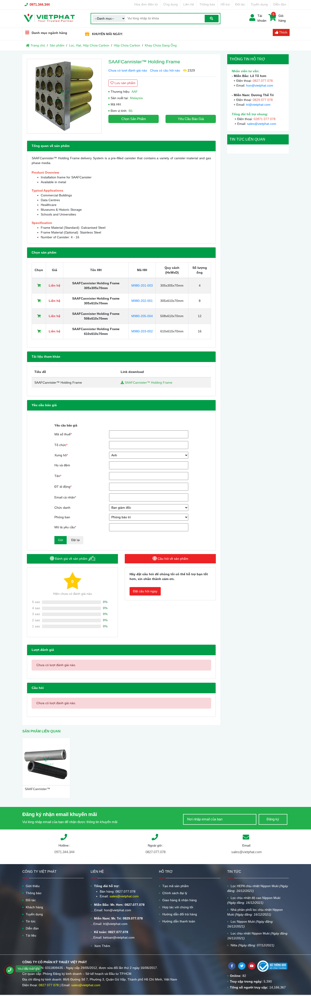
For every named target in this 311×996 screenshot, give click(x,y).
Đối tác (240, 4)
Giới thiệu (33, 886)
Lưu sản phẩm (124, 83)
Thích (282, 32)
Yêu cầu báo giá (191, 119)
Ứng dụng (170, 4)
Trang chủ (37, 45)
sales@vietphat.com (261, 124)
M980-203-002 (142, 331)
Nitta (252, 945)
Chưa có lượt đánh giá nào (127, 70)
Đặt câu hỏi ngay (145, 591)
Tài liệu (31, 935)
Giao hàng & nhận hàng (179, 900)
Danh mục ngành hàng (49, 33)
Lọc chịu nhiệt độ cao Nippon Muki (253, 900)
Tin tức (31, 921)
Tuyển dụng (259, 4)
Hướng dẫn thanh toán (178, 921)
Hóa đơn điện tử (146, 4)
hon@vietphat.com (259, 85)
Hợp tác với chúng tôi (177, 907)
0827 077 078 (49, 985)
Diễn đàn (279, 4)
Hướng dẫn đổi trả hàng (179, 914)
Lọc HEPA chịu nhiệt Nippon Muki (257, 888)
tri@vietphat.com (258, 104)
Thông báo (207, 4)
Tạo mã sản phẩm (175, 886)
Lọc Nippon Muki (250, 924)
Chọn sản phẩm (133, 119)
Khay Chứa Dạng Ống (161, 45)
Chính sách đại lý (174, 893)
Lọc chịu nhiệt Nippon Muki (257, 936)
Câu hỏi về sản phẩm (172, 558)
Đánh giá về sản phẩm (71, 558)
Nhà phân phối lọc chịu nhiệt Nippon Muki (255, 912)
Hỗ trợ (225, 4)
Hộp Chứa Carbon (127, 45)
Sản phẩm (57, 45)
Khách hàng (34, 907)
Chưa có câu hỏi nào (165, 70)
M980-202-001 (142, 301)
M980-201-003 (142, 285)
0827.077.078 (155, 852)
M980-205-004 (142, 316)
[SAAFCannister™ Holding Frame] (64, 96)
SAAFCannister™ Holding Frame (148, 382)
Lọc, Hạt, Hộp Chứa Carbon (89, 45)
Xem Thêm (102, 946)
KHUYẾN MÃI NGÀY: (107, 34)
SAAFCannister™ (37, 789)
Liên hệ (188, 4)
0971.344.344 (40, 4)
